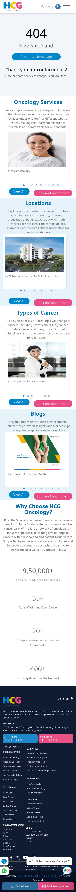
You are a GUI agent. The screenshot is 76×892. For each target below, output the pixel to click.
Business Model (33, 812)
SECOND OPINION (33, 831)
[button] (24, 185)
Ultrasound (8, 839)
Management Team (36, 821)
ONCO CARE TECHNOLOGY (13, 825)
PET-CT (5, 833)
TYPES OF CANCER (10, 787)
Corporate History (34, 803)
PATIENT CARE (33, 778)
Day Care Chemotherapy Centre (41, 770)
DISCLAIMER (8, 869)
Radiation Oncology (11, 757)
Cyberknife (7, 829)
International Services (36, 753)
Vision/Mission (33, 808)
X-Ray (5, 836)
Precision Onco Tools (36, 762)
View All (19, 191)
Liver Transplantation (12, 775)
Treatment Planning (36, 788)
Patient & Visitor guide (37, 757)
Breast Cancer (9, 793)
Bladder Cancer (10, 806)
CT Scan (6, 843)
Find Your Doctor (34, 784)
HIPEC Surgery (9, 846)
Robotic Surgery (10, 770)
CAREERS (29, 838)
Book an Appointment (53, 193)
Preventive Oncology (12, 766)
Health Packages (34, 793)
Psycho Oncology (10, 779)
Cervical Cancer (10, 810)
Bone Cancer (8, 801)
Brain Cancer (8, 797)
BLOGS (28, 841)
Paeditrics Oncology (11, 762)
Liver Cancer (8, 814)
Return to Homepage (36, 56)
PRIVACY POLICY (9, 866)
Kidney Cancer (9, 819)
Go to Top (63, 698)
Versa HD (7, 849)
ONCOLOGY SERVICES (11, 752)
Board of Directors (35, 817)
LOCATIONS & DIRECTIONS (37, 835)
